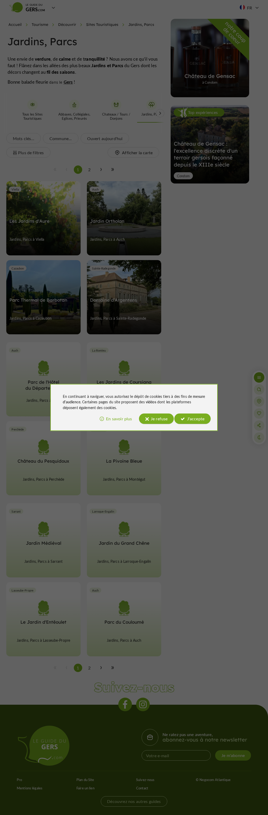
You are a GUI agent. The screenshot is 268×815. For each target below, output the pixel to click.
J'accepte (195, 418)
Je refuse (159, 418)
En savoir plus (119, 418)
